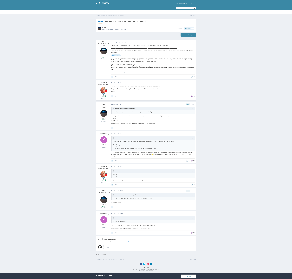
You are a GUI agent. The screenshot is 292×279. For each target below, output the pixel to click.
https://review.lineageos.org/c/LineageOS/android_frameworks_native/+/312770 (131, 228)
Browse (113, 8)
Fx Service (125, 50)
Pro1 (108, 8)
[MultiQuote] (112, 77)
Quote (116, 76)
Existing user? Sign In (181, 3)
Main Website (101, 8)
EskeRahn (104, 83)
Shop (125, 8)
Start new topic (174, 35)
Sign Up (192, 3)
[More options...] (193, 42)
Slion (104, 27)
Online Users (106, 12)
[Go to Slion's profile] (99, 28)
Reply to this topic (188, 35)
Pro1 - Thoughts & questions (118, 29)
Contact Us (146, 267)
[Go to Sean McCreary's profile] (103, 139)
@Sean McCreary (116, 55)
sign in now (130, 241)
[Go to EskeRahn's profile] (103, 90)
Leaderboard (115, 12)
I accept (189, 276)
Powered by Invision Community (146, 270)
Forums (98, 12)
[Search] (194, 8)
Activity (119, 8)
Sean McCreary (104, 134)
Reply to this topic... (111, 247)
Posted (116, 42)
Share (180, 28)
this (114, 91)
